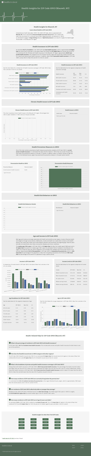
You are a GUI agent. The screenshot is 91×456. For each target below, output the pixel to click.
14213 (45, 425)
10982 (69, 419)
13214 (45, 419)
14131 (57, 419)
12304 (45, 428)
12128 (21, 428)
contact (82, 445)
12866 (21, 422)
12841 (21, 419)
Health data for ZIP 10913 (8, 438)
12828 (33, 425)
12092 (33, 419)
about (73, 445)
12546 (33, 422)
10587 (57, 422)
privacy (82, 447)
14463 (69, 425)
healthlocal (7, 446)
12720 (45, 422)
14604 (69, 422)
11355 (57, 428)
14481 (21, 425)
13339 (69, 428)
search (73, 447)
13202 (57, 425)
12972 (33, 428)
